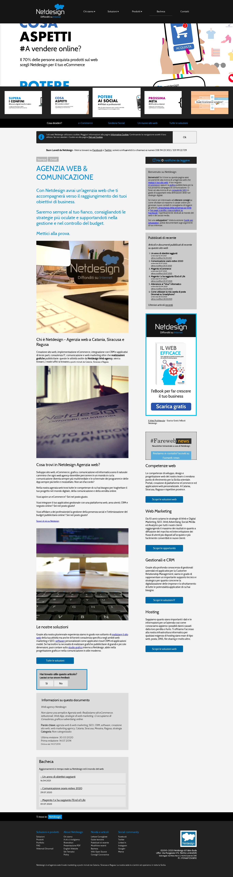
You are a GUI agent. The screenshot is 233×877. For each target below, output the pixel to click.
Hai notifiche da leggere (173, 160)
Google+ (122, 848)
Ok (184, 137)
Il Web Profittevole (156, 420)
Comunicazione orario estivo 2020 (62, 788)
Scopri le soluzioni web (164, 499)
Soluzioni (40, 836)
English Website (71, 848)
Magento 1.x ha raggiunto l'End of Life (63, 800)
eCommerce (154, 185)
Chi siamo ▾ (89, 11)
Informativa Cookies (120, 134)
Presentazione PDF (72, 845)
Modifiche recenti (98, 845)
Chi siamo (68, 836)
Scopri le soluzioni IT (164, 600)
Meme (121, 851)
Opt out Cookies (96, 137)
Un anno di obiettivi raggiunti (58, 776)
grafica (173, 185)
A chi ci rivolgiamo (72, 839)
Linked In (122, 842)
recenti (169, 305)
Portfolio (40, 842)
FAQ (38, 845)
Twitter (108, 150)
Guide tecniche (97, 839)
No (61, 683)
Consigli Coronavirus (100, 854)
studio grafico (75, 647)
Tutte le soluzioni (178, 123)
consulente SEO (179, 190)
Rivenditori (68, 842)
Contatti (184, 11)
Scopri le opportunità (164, 548)
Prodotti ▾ (137, 11)
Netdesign (55, 816)
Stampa (42, 159)
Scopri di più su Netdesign (47, 521)
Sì (47, 683)
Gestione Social (116, 123)
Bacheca (161, 11)
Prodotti (40, 839)
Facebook (97, 150)
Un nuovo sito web (147, 123)
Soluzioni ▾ (113, 11)
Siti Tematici (69, 851)
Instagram (122, 845)
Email (53, 159)
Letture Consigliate (99, 836)
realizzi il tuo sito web (158, 182)
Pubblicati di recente (100, 842)
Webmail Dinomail (44, 848)
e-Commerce (85, 123)
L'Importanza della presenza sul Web (174, 207)
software (60, 641)
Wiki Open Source (99, 851)
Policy (66, 854)
